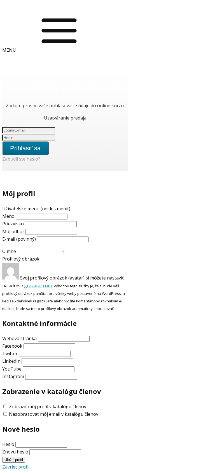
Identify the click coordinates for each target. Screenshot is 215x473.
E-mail (19, 239)
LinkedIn (11, 361)
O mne (9, 251)
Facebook (12, 346)
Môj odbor (13, 231)
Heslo (8, 444)
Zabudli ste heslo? (21, 159)
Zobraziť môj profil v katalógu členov (47, 406)
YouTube (12, 369)
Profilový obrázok (20, 259)
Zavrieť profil (15, 467)
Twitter (10, 353)
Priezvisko (13, 224)
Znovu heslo (15, 452)
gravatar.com (38, 286)
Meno (9, 216)
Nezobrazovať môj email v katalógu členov (53, 414)
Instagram (13, 376)
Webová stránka (19, 338)
